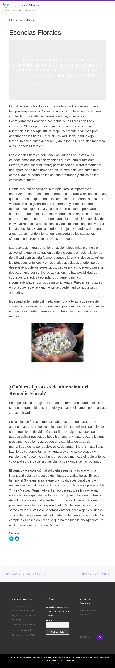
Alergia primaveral (21, 630)
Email (49, 620)
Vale (48, 664)
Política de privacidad (60, 664)
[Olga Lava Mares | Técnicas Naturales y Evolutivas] (5, 5)
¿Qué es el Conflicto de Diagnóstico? (23, 617)
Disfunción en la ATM (23, 635)
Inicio (12, 20)
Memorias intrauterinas (23, 624)
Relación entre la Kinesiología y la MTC (23, 608)
